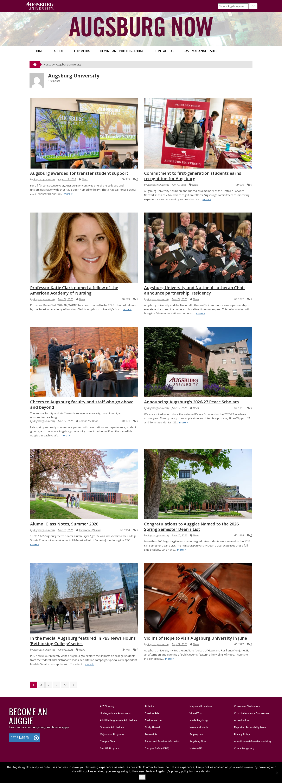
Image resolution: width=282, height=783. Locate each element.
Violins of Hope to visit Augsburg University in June (195, 638)
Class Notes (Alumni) (90, 530)
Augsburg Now (198, 741)
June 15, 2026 (65, 530)
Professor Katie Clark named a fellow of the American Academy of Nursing (74, 290)
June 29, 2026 (65, 299)
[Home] (35, 64)
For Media (82, 51)
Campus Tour (107, 741)
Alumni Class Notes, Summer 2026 (64, 524)
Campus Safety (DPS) (157, 748)
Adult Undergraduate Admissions (118, 720)
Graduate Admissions (112, 727)
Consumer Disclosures (247, 706)
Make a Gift (196, 748)
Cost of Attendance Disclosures (251, 713)
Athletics (149, 706)
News (85, 179)
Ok (142, 777)
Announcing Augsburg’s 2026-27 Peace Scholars (191, 402)
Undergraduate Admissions (115, 713)
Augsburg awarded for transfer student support (79, 173)
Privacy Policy (242, 734)
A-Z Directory (107, 706)
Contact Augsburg (244, 748)
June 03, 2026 (65, 649)
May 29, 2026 (179, 644)
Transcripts (151, 734)
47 (65, 685)
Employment (197, 734)
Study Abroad (152, 727)
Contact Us (164, 51)
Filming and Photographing (122, 51)
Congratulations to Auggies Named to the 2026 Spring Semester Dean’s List (191, 526)
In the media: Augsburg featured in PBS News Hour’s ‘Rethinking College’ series (83, 640)
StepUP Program (109, 748)
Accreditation (241, 720)
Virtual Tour (196, 713)
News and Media (199, 727)
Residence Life (153, 720)
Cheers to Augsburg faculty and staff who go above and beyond (81, 404)
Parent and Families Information (162, 741)
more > (68, 194)
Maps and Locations (201, 706)
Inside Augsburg (199, 720)
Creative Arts (152, 713)
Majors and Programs (112, 734)
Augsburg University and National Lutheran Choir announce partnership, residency (194, 290)
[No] (277, 772)
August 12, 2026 (67, 179)
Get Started (20, 737)
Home (39, 51)
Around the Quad (88, 421)
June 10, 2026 (179, 535)
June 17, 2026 (65, 421)
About (59, 51)
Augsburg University (44, 179)
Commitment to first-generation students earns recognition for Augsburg (192, 175)
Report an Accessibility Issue (250, 727)
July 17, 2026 (179, 185)
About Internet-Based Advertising (252, 741)
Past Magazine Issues (200, 51)
